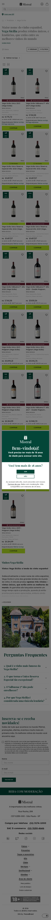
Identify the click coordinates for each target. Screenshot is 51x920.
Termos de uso (14, 484)
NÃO (25, 476)
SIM (25, 472)
